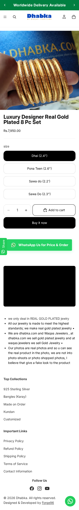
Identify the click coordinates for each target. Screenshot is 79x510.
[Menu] (5, 17)
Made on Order (14, 404)
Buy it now (39, 223)
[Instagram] (39, 488)
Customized (12, 419)
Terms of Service (16, 464)
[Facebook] (31, 488)
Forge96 (48, 503)
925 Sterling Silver (17, 389)
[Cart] (74, 17)
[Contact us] (70, 501)
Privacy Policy (14, 441)
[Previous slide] (5, 5)
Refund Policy (13, 448)
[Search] (14, 17)
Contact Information (18, 471)
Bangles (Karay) (15, 397)
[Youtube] (47, 488)
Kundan (9, 412)
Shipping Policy (15, 456)
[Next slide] (74, 5)
